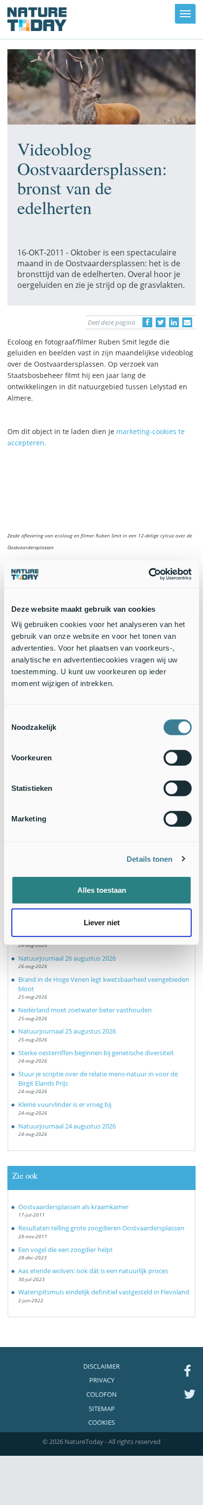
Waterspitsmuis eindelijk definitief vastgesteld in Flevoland (103, 1291)
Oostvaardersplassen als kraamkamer (73, 1206)
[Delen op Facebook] (147, 322)
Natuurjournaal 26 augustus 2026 (67, 958)
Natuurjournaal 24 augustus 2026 (67, 1126)
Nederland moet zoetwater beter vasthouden (85, 1009)
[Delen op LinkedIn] (174, 322)
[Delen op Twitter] (161, 322)
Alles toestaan (101, 890)
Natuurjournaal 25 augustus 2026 (67, 1031)
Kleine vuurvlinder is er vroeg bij (64, 1104)
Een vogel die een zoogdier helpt (65, 1249)
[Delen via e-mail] (187, 322)
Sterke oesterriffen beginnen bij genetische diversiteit (96, 1052)
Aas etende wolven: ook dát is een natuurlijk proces (93, 1270)
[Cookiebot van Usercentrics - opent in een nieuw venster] (148, 574)
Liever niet (102, 922)
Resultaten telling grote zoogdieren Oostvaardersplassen (101, 1227)
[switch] (178, 758)
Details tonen (149, 858)
